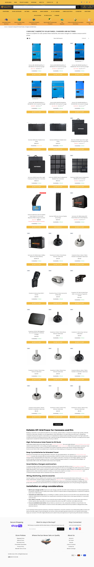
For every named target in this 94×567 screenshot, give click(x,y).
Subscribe (60, 528)
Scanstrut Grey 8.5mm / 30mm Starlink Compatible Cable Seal (36, 408)
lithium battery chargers (78, 466)
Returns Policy (20, 540)
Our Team (71, 540)
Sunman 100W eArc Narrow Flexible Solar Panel (58, 217)
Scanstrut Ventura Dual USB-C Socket (36, 294)
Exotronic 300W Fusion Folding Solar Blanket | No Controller (58, 178)
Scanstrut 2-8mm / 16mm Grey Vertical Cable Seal (58, 371)
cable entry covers (60, 479)
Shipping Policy (20, 538)
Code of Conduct (71, 544)
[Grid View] (27, 38)
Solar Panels (6, 11)
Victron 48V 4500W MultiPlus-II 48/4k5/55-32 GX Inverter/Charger (36, 103)
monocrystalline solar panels (82, 444)
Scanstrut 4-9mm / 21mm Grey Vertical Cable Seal (58, 408)
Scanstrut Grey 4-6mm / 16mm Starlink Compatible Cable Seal (80, 255)
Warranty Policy (20, 542)
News (15, 2)
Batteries (27, 11)
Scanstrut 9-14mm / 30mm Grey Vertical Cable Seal (79, 408)
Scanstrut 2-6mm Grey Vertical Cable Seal (79, 332)
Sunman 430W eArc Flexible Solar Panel (36, 140)
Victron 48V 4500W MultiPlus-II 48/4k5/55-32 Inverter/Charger (36, 65)
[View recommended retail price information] (41, 68)
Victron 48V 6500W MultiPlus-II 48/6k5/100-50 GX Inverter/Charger (79, 65)
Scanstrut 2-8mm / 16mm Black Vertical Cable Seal (58, 332)
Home (5, 27)
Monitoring (88, 11)
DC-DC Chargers (55, 11)
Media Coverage (71, 548)
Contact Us (50, 2)
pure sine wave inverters (76, 471)
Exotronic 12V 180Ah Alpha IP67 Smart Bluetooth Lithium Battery (79, 217)
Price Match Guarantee (20, 544)
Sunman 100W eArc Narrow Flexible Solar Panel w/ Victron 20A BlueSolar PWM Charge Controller (36, 216)
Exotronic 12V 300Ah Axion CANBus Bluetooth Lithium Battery (36, 255)
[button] (56, 2)
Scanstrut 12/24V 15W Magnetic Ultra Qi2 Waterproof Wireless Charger (36, 333)
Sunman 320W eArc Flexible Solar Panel (58, 140)
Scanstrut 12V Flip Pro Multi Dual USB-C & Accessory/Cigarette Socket (80, 294)
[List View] (29, 38)
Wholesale (33, 2)
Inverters (34, 11)
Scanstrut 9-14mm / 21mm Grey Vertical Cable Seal (36, 371)
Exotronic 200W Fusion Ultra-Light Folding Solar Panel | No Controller (79, 140)
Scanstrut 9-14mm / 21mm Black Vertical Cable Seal (58, 255)
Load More (58, 424)
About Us (41, 2)
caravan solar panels (57, 444)
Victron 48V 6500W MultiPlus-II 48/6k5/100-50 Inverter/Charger (58, 65)
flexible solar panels (63, 446)
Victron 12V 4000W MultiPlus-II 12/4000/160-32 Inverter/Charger (79, 103)
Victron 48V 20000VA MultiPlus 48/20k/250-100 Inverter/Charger (58, 103)
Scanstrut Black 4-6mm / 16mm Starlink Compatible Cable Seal (80, 371)
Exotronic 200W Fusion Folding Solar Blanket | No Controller (79, 178)
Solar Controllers (16, 11)
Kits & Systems (37, 15)
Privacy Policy (20, 546)
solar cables (85, 478)
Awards (71, 542)
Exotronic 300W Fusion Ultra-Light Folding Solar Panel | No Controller (36, 178)
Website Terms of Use (20, 548)
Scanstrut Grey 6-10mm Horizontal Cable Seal (58, 294)
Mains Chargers (44, 11)
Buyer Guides (8, 2)
